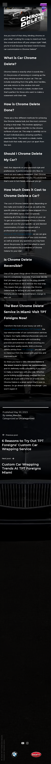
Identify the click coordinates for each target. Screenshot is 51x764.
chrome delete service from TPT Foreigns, (23, 329)
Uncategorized (26, 418)
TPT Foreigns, (28, 349)
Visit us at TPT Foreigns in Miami (18, 234)
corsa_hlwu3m (13, 415)
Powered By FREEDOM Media (4, 749)
